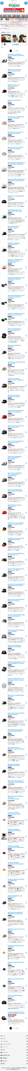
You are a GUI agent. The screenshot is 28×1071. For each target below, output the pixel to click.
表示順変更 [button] (16, 44)
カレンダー (15, 26)
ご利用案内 (19, 21)
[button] (2, 3)
